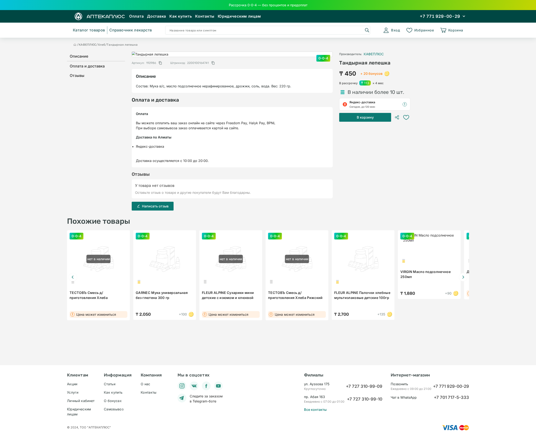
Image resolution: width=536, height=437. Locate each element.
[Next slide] (463, 277)
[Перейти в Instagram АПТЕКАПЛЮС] (182, 385)
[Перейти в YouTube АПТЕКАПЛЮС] (218, 385)
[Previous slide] (73, 277)
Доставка (156, 16)
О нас (145, 384)
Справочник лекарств (130, 30)
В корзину (365, 117)
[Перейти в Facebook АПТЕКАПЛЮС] (206, 385)
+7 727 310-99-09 (364, 386)
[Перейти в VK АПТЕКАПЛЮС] (194, 385)
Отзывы (77, 75)
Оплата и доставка (87, 66)
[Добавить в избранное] (406, 117)
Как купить (180, 16)
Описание (79, 56)
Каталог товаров (89, 30)
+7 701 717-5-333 (451, 397)
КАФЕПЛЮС (87, 45)
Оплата (136, 16)
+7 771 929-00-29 (451, 386)
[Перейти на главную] (75, 45)
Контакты (204, 16)
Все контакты (315, 409)
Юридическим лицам (239, 16)
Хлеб (101, 45)
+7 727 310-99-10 (364, 399)
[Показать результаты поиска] (366, 30)
